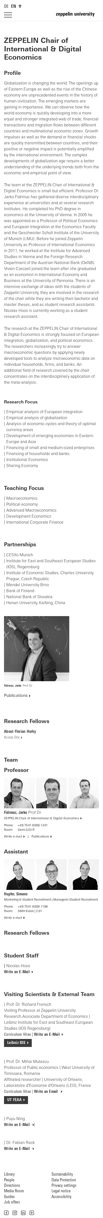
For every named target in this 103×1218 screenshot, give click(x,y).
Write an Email (46, 1092)
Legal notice (61, 1191)
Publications (16, 696)
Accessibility (62, 1197)
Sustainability (62, 1174)
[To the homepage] (77, 16)
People (9, 1180)
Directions (12, 1186)
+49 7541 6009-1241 (33, 825)
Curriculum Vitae (17, 1035)
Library (9, 1174)
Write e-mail (13, 836)
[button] (6, 1213)
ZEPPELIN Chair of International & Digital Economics (41, 818)
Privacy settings (64, 1186)
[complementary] (20, 6)
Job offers (12, 1202)
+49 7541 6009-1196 (33, 906)
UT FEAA (14, 1100)
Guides (9, 1197)
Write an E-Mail (17, 972)
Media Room (14, 1191)
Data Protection (64, 1180)
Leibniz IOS (16, 1043)
